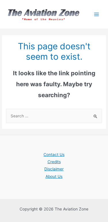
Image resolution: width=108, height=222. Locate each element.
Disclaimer (54, 169)
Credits (54, 161)
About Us (54, 176)
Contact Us (54, 154)
